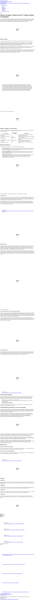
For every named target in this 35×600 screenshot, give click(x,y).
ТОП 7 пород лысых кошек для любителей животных (10, 582)
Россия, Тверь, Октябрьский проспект (6, 2)
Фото (3, 6)
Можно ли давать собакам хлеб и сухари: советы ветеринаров (11, 460)
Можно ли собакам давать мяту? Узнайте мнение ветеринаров (12, 392)
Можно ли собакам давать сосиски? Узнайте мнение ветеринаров (14, 529)
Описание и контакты (5, 11)
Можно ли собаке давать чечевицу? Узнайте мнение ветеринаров (14, 523)
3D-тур (3, 10)
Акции (3, 7)
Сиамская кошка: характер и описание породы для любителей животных (13, 564)
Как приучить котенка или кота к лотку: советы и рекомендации (12, 573)
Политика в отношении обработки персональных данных (9, 599)
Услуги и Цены (4, 5)
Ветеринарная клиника (4, 0)
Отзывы (3, 8)
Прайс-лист (4, 9)
